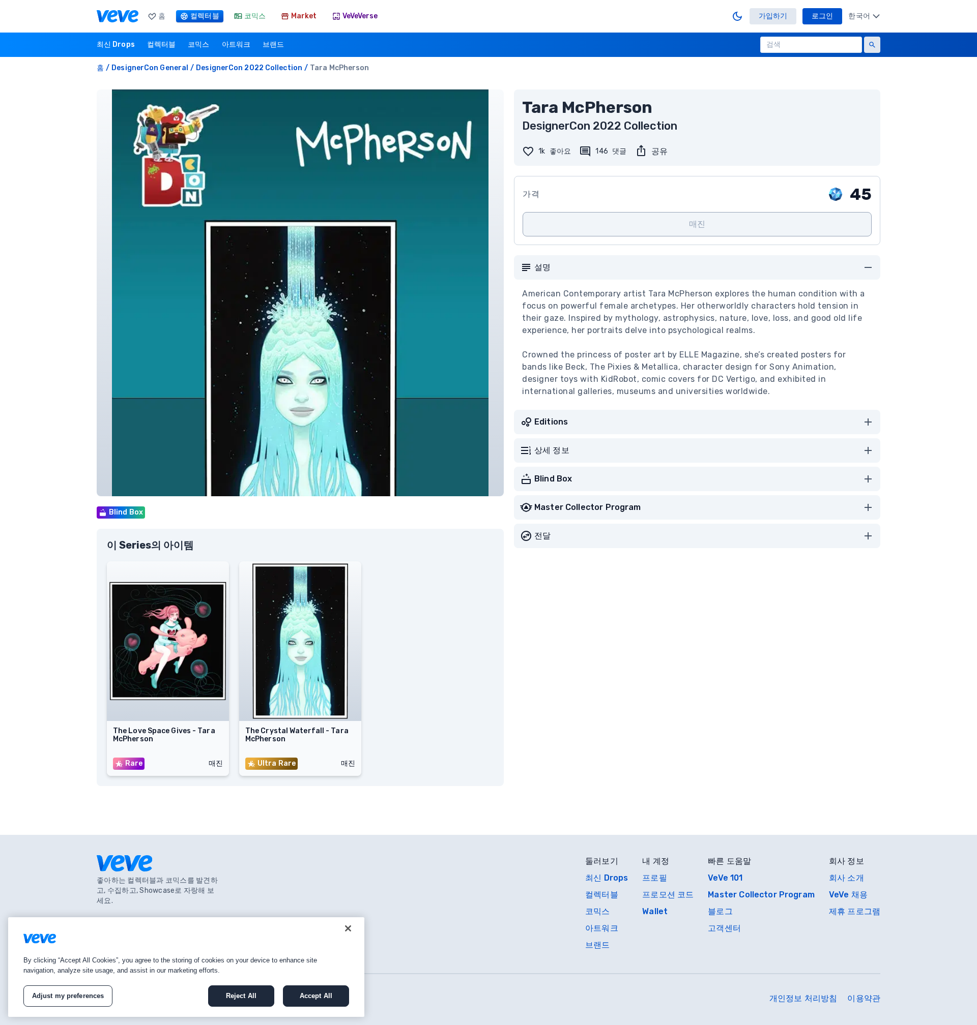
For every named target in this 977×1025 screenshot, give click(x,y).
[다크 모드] (737, 16)
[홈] (117, 16)
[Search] (872, 45)
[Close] (348, 928)
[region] (186, 967)
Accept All (316, 996)
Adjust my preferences (68, 996)
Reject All (241, 996)
